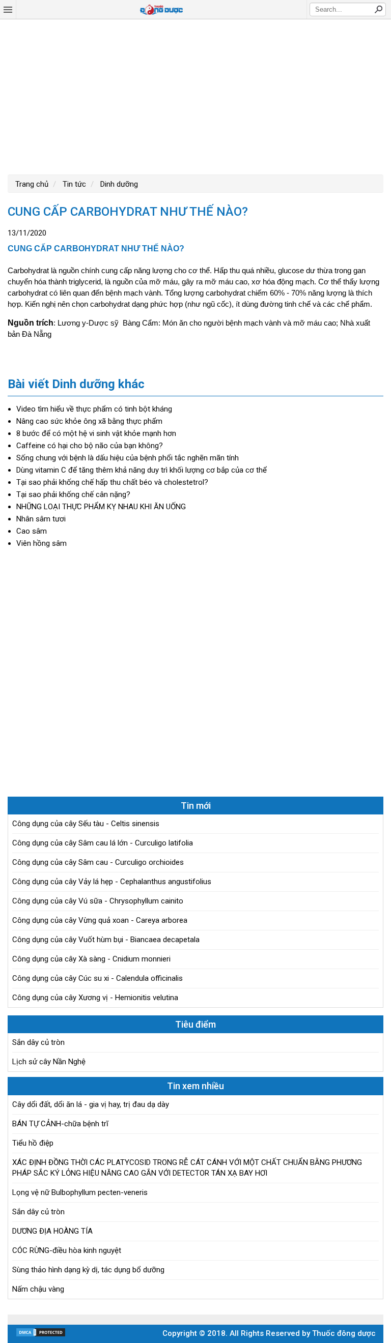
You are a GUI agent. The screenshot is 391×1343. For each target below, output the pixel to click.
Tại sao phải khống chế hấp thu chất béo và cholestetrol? (112, 482)
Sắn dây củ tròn (38, 1042)
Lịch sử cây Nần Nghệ (49, 1061)
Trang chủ (31, 184)
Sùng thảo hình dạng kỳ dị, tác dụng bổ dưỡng (88, 1269)
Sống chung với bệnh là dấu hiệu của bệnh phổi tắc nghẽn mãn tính (127, 457)
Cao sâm (31, 531)
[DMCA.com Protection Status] (40, 1334)
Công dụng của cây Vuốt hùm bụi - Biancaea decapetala (106, 939)
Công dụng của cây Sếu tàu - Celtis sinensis (85, 823)
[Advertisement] (195, 95)
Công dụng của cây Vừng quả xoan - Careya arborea (99, 920)
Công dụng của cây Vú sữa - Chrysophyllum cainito (97, 901)
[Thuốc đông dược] (161, 10)
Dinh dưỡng (118, 184)
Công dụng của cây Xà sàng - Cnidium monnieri (91, 959)
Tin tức (73, 184)
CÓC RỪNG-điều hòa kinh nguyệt (66, 1250)
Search (378, 9)
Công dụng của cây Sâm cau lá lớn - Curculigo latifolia (102, 843)
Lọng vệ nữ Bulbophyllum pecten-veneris (80, 1192)
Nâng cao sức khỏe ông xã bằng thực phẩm (89, 421)
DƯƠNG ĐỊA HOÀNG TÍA (52, 1231)
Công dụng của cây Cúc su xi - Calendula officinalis (97, 978)
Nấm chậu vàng (38, 1289)
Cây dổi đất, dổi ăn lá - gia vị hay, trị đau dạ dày (90, 1104)
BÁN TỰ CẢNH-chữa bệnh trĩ (60, 1123)
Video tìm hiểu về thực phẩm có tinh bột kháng (94, 409)
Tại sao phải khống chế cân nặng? (73, 494)
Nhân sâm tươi (41, 518)
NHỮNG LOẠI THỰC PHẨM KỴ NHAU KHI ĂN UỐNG (101, 506)
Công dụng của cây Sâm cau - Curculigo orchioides (98, 862)
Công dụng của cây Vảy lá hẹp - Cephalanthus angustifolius (111, 881)
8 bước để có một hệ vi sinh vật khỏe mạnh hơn (96, 433)
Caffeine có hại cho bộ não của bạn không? (89, 445)
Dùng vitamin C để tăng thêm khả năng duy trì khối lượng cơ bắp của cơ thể (141, 470)
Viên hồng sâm (41, 543)
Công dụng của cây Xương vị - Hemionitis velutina (95, 997)
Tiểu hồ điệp (32, 1143)
